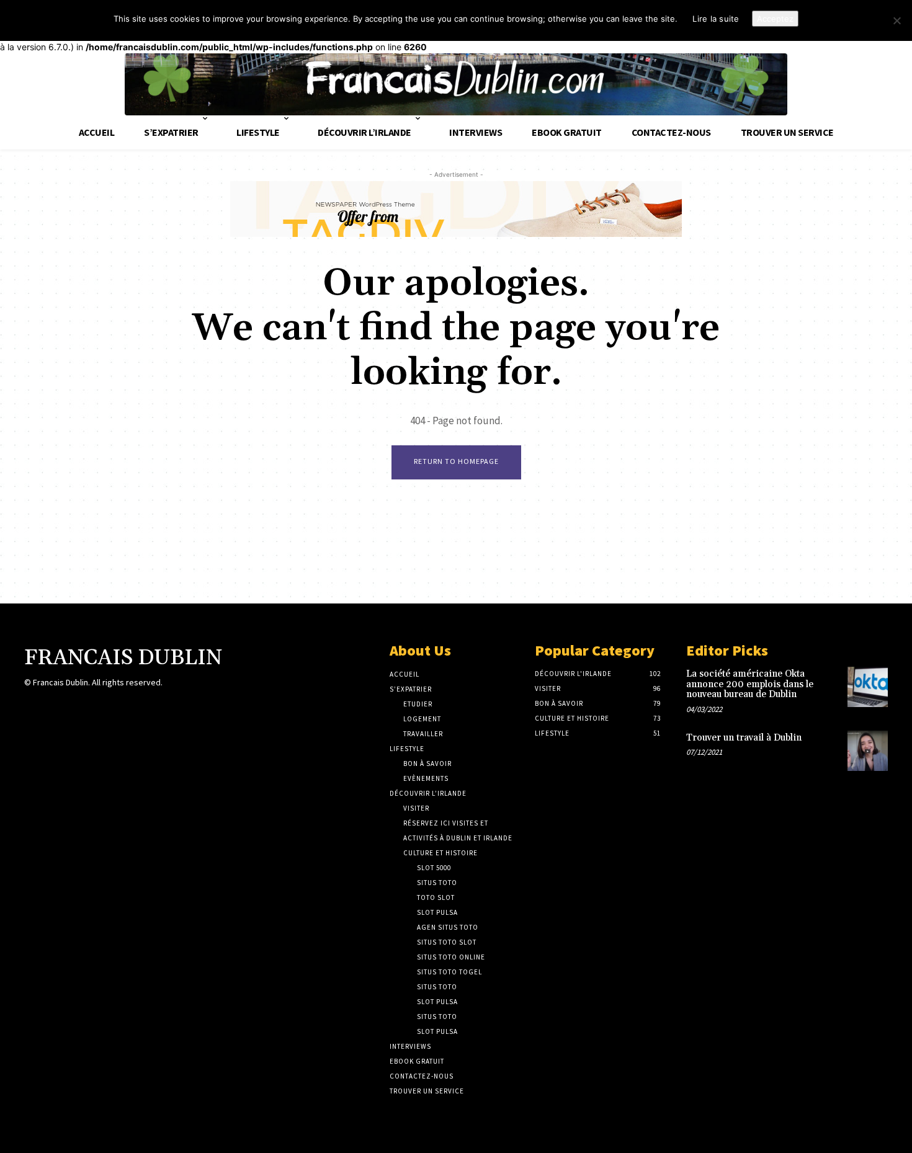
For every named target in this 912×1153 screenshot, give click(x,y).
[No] (896, 20)
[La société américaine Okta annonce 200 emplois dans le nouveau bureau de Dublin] (867, 687)
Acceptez (775, 19)
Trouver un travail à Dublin (744, 738)
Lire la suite (715, 19)
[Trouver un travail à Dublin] (867, 751)
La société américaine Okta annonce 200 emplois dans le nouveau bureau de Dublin (749, 684)
